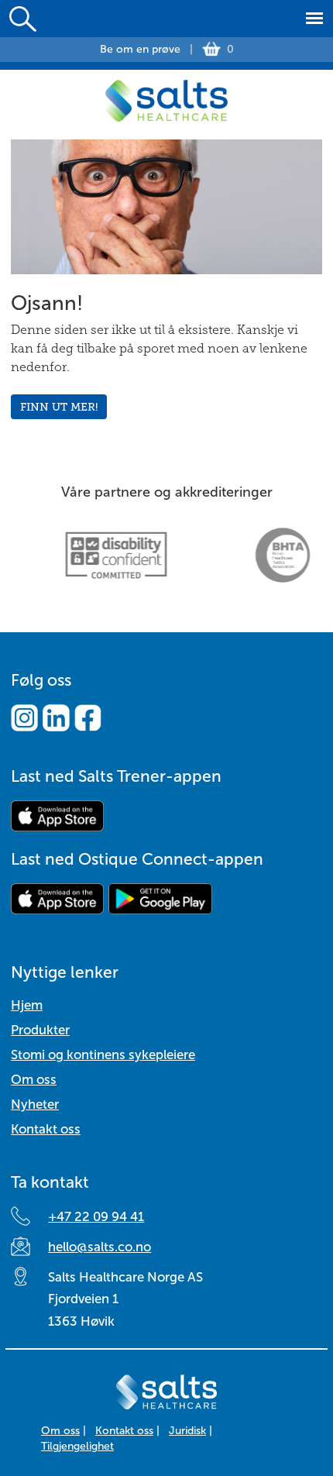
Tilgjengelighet (77, 1446)
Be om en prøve (140, 49)
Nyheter (35, 1104)
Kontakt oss (46, 1129)
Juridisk (187, 1430)
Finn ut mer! (59, 407)
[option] (101, 555)
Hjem (27, 1005)
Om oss (34, 1079)
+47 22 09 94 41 (96, 1216)
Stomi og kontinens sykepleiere (103, 1055)
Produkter (40, 1030)
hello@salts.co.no (99, 1247)
